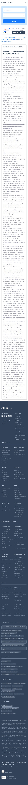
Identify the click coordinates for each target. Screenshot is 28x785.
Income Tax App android (20, 450)
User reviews (18, 424)
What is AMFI (4, 575)
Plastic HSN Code (18, 512)
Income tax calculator (6, 587)
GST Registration (5, 529)
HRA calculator (5, 604)
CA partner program (6, 488)
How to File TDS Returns (20, 537)
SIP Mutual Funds (5, 567)
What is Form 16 (18, 533)
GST (2, 470)
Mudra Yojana (17, 561)
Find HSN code (17, 604)
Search (14, 21)
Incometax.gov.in (18, 542)
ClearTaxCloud (5, 494)
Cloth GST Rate (18, 514)
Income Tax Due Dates (19, 548)
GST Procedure (5, 533)
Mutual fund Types (5, 563)
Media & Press (18, 422)
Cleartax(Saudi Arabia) (21, 439)
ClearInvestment (5, 454)
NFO (2, 573)
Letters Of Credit (18, 577)
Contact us (18, 418)
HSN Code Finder (18, 506)
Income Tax (17, 452)
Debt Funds (4, 571)
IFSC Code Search (18, 592)
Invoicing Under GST (6, 545)
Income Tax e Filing (6, 450)
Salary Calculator (18, 611)
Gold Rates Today (6, 611)
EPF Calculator (17, 613)
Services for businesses (20, 496)
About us (17, 416)
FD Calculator (4, 608)
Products (10, 2)
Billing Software (18, 492)
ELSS (2, 565)
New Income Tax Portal (19, 540)
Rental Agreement (18, 575)
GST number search (19, 590)
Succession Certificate (19, 567)
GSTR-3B (3, 550)
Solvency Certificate (19, 569)
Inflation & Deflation (19, 563)
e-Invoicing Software (19, 474)
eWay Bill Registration (19, 478)
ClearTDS (16, 476)
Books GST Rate (18, 516)
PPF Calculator (17, 587)
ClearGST (16, 470)
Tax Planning (4, 452)
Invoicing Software (18, 494)
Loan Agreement (18, 565)
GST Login (4, 472)
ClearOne (16, 490)
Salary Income (17, 535)
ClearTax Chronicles (20, 433)
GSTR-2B (3, 547)
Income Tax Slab (18, 529)
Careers (17, 420)
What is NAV (4, 577)
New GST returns (5, 476)
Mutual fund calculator (7, 592)
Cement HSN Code (19, 508)
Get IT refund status (19, 608)
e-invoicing (4, 478)
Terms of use (14, 767)
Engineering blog (19, 426)
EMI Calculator (5, 590)
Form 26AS (16, 531)
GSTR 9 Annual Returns (7, 539)
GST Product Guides (20, 435)
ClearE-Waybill (17, 472)
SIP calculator (4, 596)
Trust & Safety (18, 437)
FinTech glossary (19, 431)
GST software (4, 474)
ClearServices (4, 456)
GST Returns (4, 531)
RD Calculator (4, 606)
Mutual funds (4, 462)
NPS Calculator (18, 600)
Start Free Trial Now (18, 32)
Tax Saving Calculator (19, 606)
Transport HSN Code (19, 510)
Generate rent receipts (20, 594)
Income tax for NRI (18, 456)
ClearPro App (4, 496)
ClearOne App (17, 498)
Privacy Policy (5, 767)
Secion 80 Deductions (19, 454)
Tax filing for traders (6, 510)
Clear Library (18, 428)
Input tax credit (5, 480)
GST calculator (5, 598)
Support (3, 423)
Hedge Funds (4, 569)
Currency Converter (6, 613)
